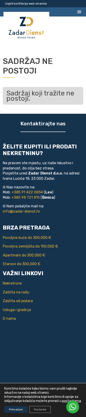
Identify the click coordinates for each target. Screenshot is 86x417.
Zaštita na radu (16, 292)
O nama (9, 318)
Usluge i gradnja (17, 310)
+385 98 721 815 (25, 197)
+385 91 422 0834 (27, 192)
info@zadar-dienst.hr (21, 211)
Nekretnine (12, 283)
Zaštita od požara (18, 301)
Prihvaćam (16, 409)
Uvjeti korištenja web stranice (26, 3)
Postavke (40, 409)
